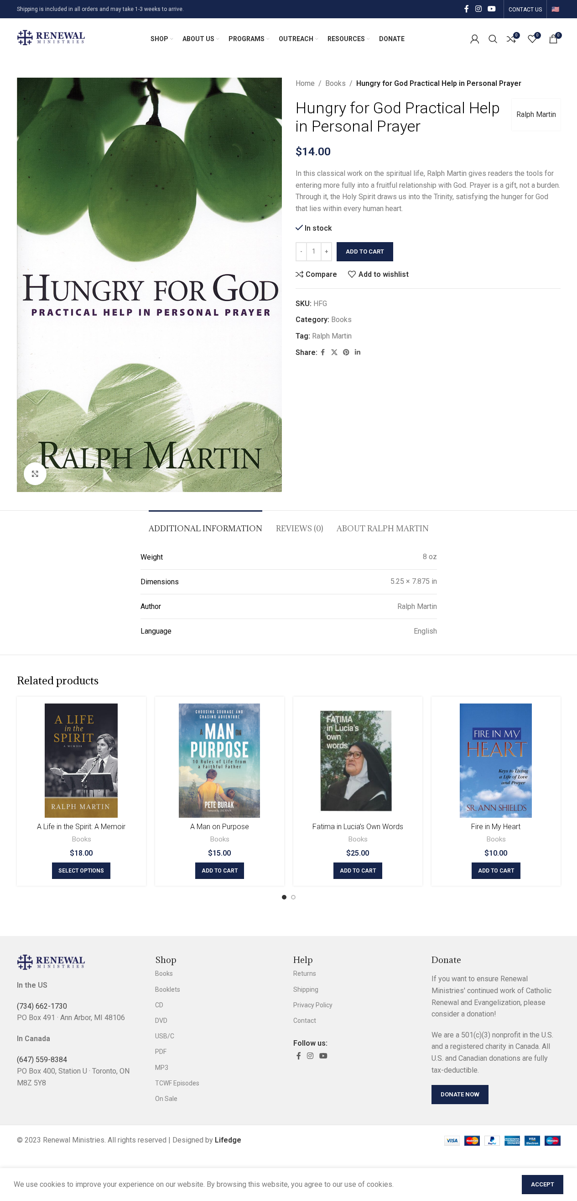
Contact (304, 1020)
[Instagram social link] (478, 9)
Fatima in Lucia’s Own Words (357, 826)
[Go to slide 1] (284, 897)
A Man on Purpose (219, 826)
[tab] (205, 524)
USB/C (164, 1036)
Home (305, 83)
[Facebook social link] (466, 9)
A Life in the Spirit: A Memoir (81, 826)
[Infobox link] (51, 39)
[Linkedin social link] (357, 352)
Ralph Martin (536, 114)
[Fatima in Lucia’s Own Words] (358, 761)
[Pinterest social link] (346, 352)
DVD (161, 1020)
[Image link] (51, 962)
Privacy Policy (313, 1005)
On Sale (166, 1098)
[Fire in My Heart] (496, 761)
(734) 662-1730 (42, 1006)
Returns (304, 973)
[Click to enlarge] (35, 473)
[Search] (493, 39)
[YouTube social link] (491, 9)
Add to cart (365, 251)
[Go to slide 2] (293, 897)
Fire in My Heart (495, 826)
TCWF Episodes (177, 1083)
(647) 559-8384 (42, 1059)
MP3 (161, 1067)
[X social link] (334, 352)
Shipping (305, 989)
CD (159, 1005)
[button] (219, 870)
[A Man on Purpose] (219, 761)
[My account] (475, 39)
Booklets (167, 989)
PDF (160, 1051)
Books (335, 83)
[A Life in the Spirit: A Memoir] (81, 761)
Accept (542, 1184)
